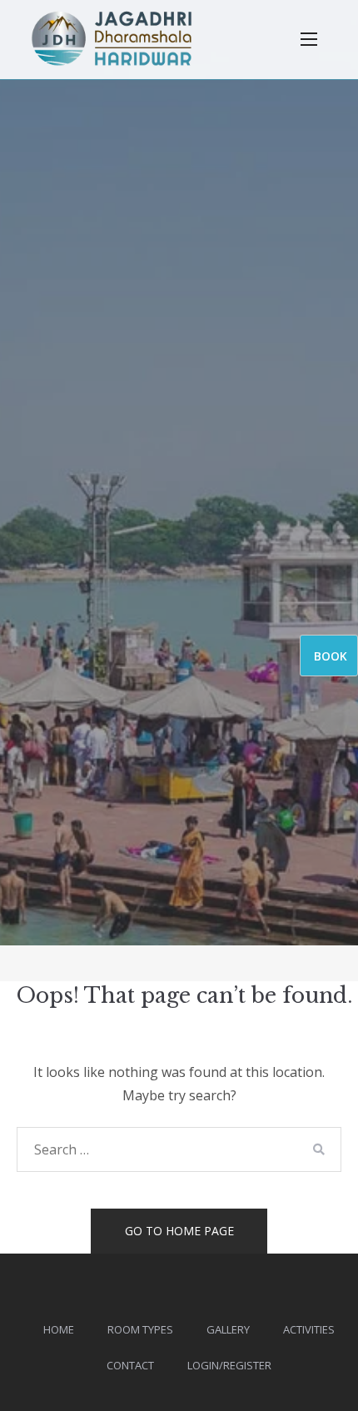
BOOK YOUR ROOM (332, 662)
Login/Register (229, 1365)
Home (58, 1329)
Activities (309, 1329)
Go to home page (179, 1231)
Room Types (140, 1329)
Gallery (228, 1329)
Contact (130, 1365)
